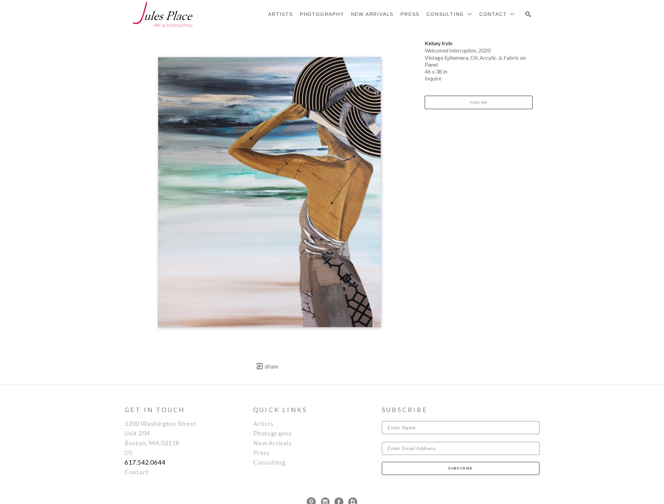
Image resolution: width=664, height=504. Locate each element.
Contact (136, 472)
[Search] (528, 14)
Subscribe (460, 468)
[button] (449, 14)
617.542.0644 (144, 462)
